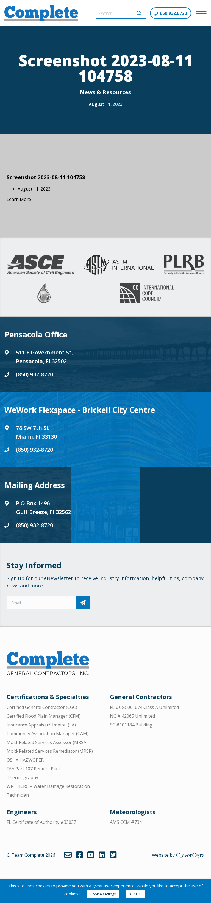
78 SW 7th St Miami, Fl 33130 (36, 432)
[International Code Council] (147, 293)
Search (139, 13)
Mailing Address (34, 485)
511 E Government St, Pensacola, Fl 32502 (44, 357)
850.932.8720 (173, 13)
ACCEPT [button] (135, 893)
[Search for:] (121, 13)
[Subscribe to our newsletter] (83, 602)
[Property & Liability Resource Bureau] (184, 265)
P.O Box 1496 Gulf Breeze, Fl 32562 (43, 507)
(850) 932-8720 (34, 374)
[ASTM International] (119, 265)
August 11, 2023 (106, 104)
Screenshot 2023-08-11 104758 (46, 177)
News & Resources (105, 92)
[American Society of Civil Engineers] (40, 265)
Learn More (19, 199)
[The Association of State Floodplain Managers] (44, 293)
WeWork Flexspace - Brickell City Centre (79, 410)
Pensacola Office (35, 334)
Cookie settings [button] (103, 893)
